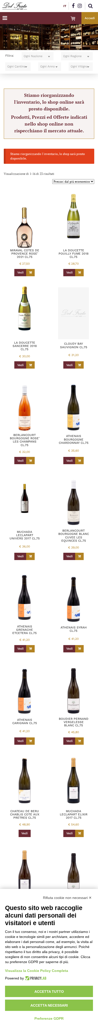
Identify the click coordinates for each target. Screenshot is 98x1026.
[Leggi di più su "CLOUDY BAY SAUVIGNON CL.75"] (79, 365)
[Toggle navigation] (5, 18)
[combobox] (38, 56)
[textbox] (38, 56)
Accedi (90, 18)
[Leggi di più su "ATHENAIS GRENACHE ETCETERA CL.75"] (30, 648)
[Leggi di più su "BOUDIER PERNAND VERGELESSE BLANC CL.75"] (79, 741)
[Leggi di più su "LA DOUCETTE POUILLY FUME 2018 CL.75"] (79, 272)
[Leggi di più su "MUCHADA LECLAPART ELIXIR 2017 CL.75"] (79, 833)
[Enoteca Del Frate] (14, 6)
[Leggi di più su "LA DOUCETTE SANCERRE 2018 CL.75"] (30, 365)
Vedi (20, 272)
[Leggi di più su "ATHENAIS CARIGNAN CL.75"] (30, 741)
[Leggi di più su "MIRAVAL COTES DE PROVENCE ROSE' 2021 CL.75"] (30, 272)
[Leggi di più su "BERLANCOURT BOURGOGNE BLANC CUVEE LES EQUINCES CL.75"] (79, 556)
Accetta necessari (49, 1005)
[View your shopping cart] (72, 18)
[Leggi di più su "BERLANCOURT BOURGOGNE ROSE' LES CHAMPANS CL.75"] (30, 460)
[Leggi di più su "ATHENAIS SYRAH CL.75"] (79, 648)
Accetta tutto (49, 992)
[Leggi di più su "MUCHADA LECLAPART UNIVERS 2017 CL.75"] (30, 556)
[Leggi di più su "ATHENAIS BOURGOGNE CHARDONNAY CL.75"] (79, 460)
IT (64, 6)
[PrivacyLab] (35, 978)
